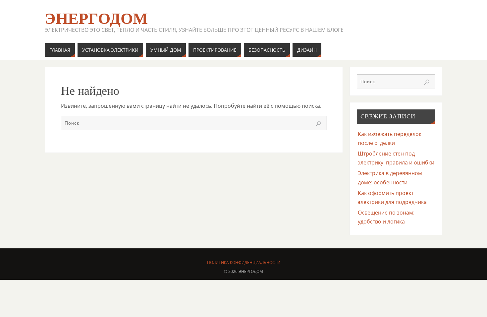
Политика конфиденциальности (243, 262)
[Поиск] (318, 123)
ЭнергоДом (96, 18)
